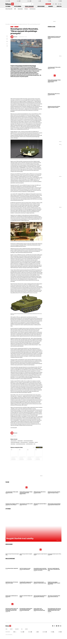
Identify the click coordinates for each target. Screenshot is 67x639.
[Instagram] (60, 626)
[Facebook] (53, 626)
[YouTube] (58, 626)
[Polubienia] (7, 36)
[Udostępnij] (7, 46)
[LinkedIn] (57, 626)
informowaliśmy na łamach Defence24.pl (18, 276)
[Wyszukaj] (31, 4)
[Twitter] (55, 626)
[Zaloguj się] (53, 4)
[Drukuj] (7, 41)
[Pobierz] (7, 43)
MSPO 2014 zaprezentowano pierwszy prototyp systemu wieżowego (24, 202)
